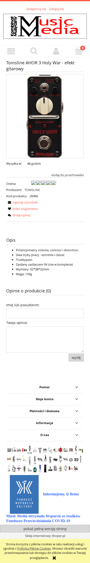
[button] (11, 51)
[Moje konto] (56, 51)
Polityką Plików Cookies (34, 548)
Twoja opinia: (17, 322)
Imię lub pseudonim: (23, 305)
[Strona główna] (45, 25)
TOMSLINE (32, 190)
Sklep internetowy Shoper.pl (45, 536)
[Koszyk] (78, 51)
